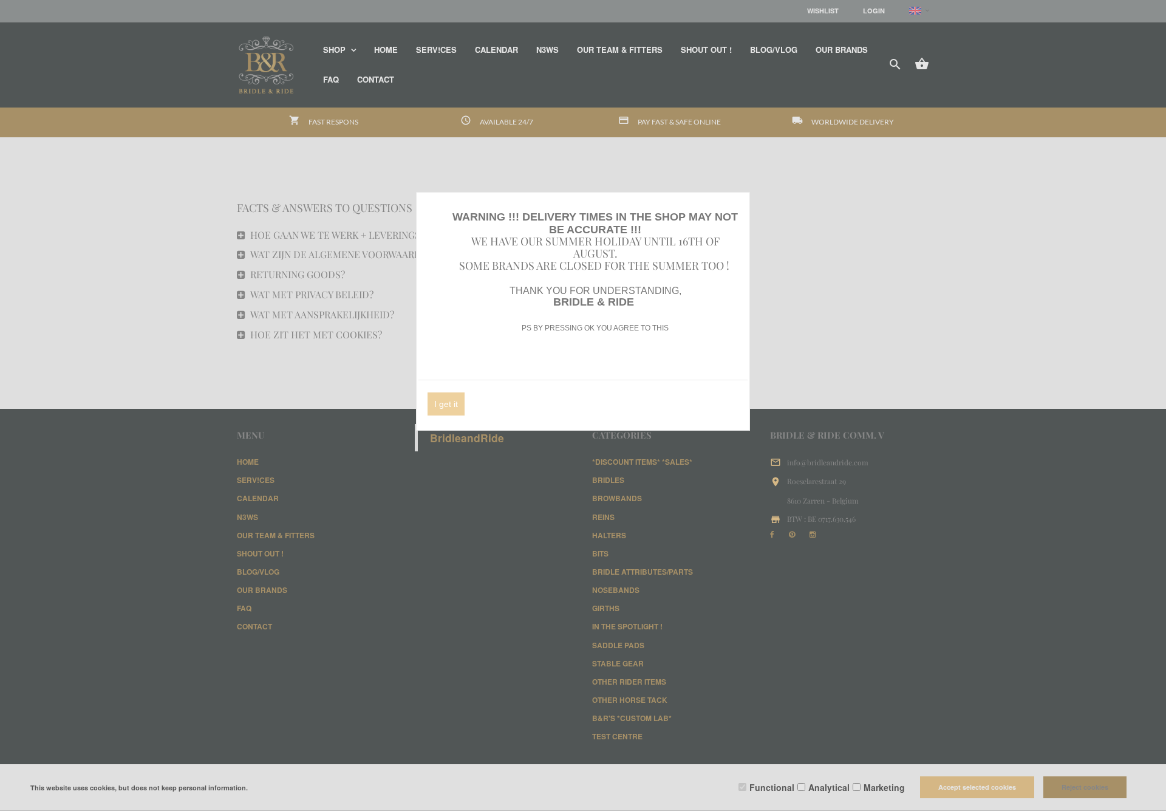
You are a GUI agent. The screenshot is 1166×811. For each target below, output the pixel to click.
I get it (446, 404)
